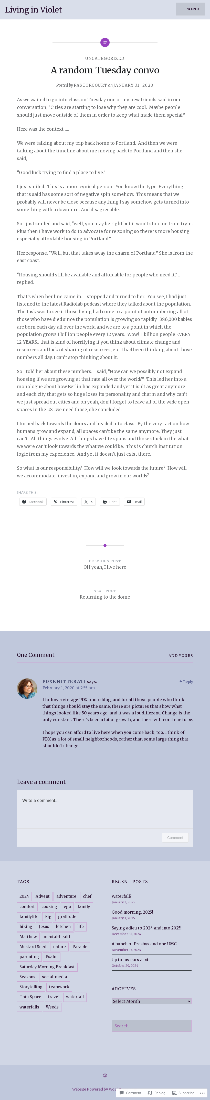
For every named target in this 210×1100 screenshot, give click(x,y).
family (84, 906)
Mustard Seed (32, 946)
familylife (28, 916)
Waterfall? (122, 896)
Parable (79, 946)
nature (59, 946)
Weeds (52, 1007)
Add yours (181, 655)
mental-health (57, 936)
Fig (48, 916)
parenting (29, 956)
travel (53, 996)
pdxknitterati (64, 681)
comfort (27, 906)
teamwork (59, 986)
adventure (66, 896)
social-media (54, 976)
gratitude (67, 916)
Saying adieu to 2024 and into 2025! (146, 928)
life (80, 926)
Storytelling (31, 986)
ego (67, 906)
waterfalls (29, 1007)
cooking (49, 906)
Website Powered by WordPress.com (104, 1089)
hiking (25, 926)
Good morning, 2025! (132, 912)
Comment (175, 837)
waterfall (75, 996)
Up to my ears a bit (130, 959)
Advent (43, 896)
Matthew (28, 936)
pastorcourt (90, 85)
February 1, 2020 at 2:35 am (69, 688)
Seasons (27, 976)
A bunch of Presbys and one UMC (144, 943)
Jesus (44, 926)
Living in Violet (33, 10)
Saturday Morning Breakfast (47, 966)
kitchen (63, 926)
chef (87, 896)
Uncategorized (105, 58)
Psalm (52, 956)
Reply (188, 681)
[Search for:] (151, 1026)
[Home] (105, 1075)
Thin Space (30, 996)
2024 (24, 896)
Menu (192, 9)
